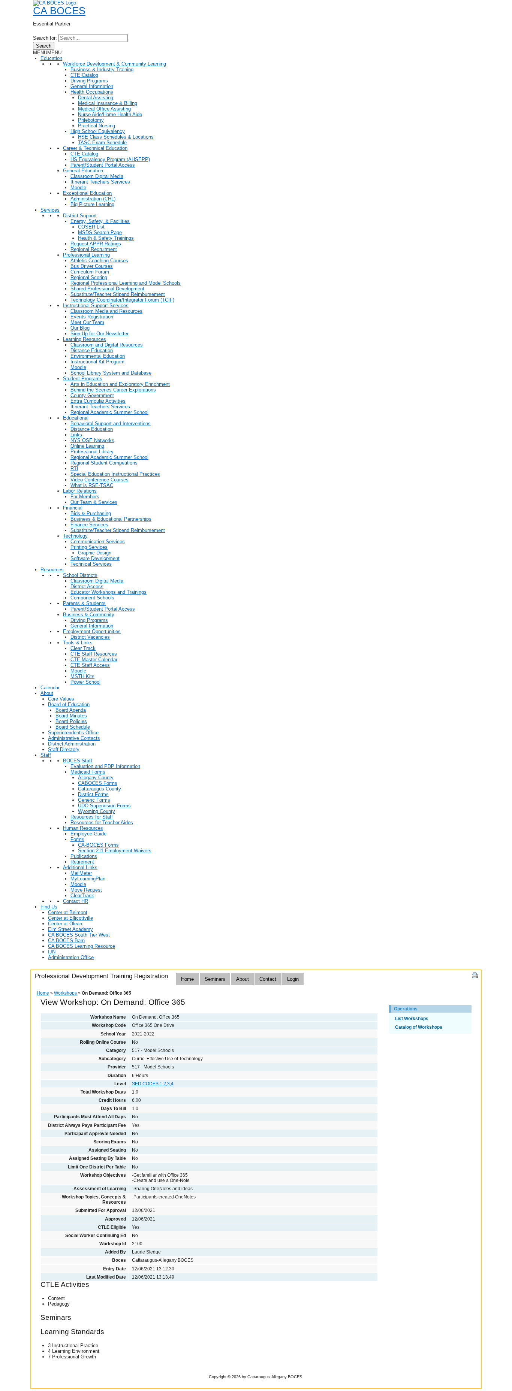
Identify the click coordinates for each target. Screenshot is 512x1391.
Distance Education (91, 350)
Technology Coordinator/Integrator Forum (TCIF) (122, 300)
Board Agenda (70, 710)
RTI (74, 468)
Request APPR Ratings (95, 244)
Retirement (82, 862)
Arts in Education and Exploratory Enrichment (120, 384)
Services (50, 210)
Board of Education (69, 704)
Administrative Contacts (74, 738)
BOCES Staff (77, 760)
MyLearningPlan (87, 879)
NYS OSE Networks (92, 440)
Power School (85, 682)
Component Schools (92, 598)
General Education (83, 170)
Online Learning (87, 446)
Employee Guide (88, 834)
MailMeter (81, 873)
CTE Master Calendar (93, 659)
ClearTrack (82, 895)
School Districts (80, 575)
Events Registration (91, 317)
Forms (77, 839)
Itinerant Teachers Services (100, 182)
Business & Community (88, 614)
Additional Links (80, 867)
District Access (86, 586)
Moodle (78, 187)
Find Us (48, 907)
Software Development (95, 558)
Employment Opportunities (92, 631)
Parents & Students (84, 603)
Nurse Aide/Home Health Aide (110, 114)
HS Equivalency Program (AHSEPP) (110, 159)
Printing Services (89, 547)
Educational (75, 418)
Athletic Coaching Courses (99, 260)
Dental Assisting (95, 97)
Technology (75, 536)
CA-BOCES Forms (98, 845)
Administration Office (71, 957)
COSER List (91, 227)
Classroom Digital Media (96, 176)
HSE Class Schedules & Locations (116, 137)
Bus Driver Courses (91, 266)
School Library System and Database (110, 373)
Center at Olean (65, 923)
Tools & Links (78, 642)
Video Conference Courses (99, 480)
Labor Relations (80, 491)
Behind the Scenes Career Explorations (113, 390)
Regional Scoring (88, 277)
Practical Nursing (96, 125)
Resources (52, 569)
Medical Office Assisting (104, 109)
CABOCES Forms (97, 783)
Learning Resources (84, 339)
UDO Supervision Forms (104, 805)
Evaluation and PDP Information (105, 766)
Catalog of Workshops (418, 1027)
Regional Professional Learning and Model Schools (125, 283)
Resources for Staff (91, 817)
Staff (45, 755)
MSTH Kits (82, 676)
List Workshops (411, 1018)
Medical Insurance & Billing (107, 103)
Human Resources (83, 828)
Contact (267, 979)
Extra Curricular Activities (98, 401)
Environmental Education (97, 356)
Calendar (50, 687)
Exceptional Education (87, 193)
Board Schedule (72, 727)
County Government (92, 395)
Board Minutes (71, 716)
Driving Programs (89, 81)
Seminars (215, 979)
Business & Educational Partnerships (110, 519)
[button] (47, 52)
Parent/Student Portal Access (102, 165)
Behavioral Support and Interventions (110, 423)
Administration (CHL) (92, 199)
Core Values (61, 699)
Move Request (86, 890)
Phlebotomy (91, 120)
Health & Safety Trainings (106, 238)
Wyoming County (96, 811)
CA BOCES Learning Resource (81, 946)
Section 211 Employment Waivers (114, 850)
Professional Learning (86, 255)
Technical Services (91, 564)
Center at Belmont (67, 912)
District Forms (93, 794)
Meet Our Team (87, 322)
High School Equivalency (97, 131)
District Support (80, 215)
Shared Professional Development (107, 288)
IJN (51, 952)
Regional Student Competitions (104, 463)
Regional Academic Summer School (109, 412)
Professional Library (92, 451)
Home (187, 979)
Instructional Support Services (96, 305)
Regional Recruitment (93, 249)
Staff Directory (63, 749)
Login (293, 979)
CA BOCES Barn (66, 940)
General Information (91, 86)
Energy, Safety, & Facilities (100, 221)
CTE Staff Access (90, 665)
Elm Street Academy (70, 929)
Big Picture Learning (92, 204)
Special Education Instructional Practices (115, 474)
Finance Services (89, 524)
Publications (83, 856)
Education (51, 58)
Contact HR (75, 901)
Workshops (65, 993)
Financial (72, 508)
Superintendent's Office (73, 732)
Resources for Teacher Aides (101, 822)
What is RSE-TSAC (91, 485)
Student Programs (82, 378)
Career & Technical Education (95, 148)
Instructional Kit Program (97, 362)
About (46, 693)
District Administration (72, 744)
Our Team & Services (93, 502)
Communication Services (97, 541)
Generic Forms (94, 800)
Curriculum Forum (89, 272)
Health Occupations (91, 92)
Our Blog (80, 328)
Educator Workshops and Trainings (108, 592)
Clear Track (83, 648)
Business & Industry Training (101, 69)
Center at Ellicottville (70, 918)
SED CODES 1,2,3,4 (153, 1083)
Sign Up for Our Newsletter (99, 333)
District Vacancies (90, 637)
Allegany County (96, 777)
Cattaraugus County (99, 789)
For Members (84, 496)
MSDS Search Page (100, 232)
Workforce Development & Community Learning (114, 64)
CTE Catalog (84, 75)
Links (76, 435)
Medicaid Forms (87, 772)
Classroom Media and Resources (106, 311)
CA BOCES (59, 10)
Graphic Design (94, 553)
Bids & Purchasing (90, 513)
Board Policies (71, 721)
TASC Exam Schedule (102, 142)
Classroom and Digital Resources (106, 345)
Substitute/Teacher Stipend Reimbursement (117, 294)
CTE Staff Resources (93, 654)
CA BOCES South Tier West (79, 935)
